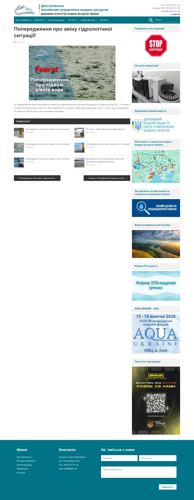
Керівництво (22, 468)
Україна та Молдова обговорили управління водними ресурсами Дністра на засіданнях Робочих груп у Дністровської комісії (109, 178)
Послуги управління (26, 461)
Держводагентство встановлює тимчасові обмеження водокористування (105, 160)
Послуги (72, 20)
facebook (175, 14)
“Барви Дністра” (88, 20)
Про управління (23, 20)
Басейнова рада (56, 20)
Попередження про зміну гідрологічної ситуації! (47, 129)
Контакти (104, 20)
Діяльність (39, 20)
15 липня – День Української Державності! (105, 129)
